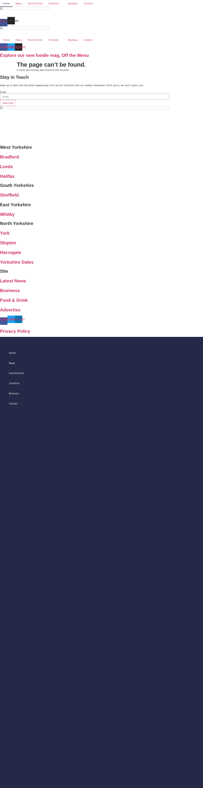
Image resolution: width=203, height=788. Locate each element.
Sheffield (9, 195)
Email (3, 92)
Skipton (8, 242)
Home (6, 3)
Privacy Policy (15, 331)
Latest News (13, 280)
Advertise (10, 309)
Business (73, 3)
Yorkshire (53, 3)
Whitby (7, 214)
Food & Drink (35, 3)
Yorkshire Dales (17, 262)
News (19, 3)
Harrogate (10, 252)
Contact (88, 3)
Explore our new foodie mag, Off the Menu (44, 55)
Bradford (9, 156)
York (5, 233)
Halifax (7, 176)
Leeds (6, 166)
